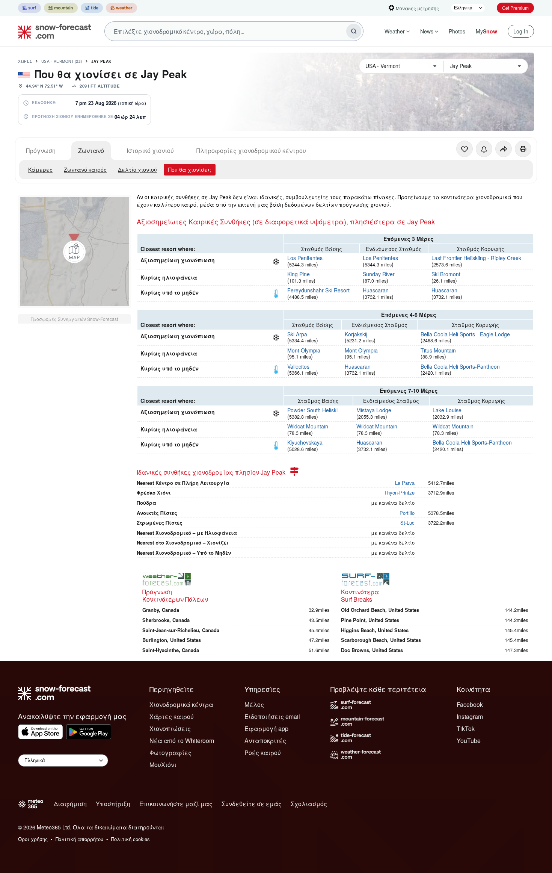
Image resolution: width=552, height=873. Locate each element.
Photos (457, 31)
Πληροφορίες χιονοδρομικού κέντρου (251, 150)
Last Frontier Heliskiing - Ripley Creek (476, 258)
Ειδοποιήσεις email (272, 716)
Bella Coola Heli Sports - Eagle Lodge (465, 334)
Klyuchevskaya (305, 442)
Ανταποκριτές (265, 740)
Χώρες (25, 61)
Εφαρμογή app (266, 728)
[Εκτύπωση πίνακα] (523, 149)
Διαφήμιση (70, 803)
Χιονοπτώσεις (170, 728)
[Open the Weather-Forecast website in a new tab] (121, 8)
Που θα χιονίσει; (189, 169)
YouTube (469, 740)
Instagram (470, 716)
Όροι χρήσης (33, 839)
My (486, 31)
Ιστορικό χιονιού (150, 150)
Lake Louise (447, 410)
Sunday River (379, 274)
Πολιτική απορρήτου (79, 839)
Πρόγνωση (41, 150)
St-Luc (407, 522)
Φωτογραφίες (170, 752)
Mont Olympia (303, 350)
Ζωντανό (91, 150)
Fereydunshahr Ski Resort (318, 290)
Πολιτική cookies (130, 839)
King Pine (298, 274)
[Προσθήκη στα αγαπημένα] (464, 149)
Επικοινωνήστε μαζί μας (176, 803)
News (426, 31)
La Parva (405, 482)
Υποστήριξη (113, 803)
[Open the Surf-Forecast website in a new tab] (29, 8)
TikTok (466, 728)
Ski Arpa (297, 334)
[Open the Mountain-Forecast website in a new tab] (61, 8)
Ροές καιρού (262, 752)
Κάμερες (40, 169)
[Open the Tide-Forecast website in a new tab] (92, 8)
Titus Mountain (438, 350)
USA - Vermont (61, 61)
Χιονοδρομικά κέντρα (181, 704)
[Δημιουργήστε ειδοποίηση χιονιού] (484, 149)
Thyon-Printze (399, 492)
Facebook (470, 704)
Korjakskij (356, 334)
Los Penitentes (305, 258)
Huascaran (376, 290)
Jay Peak (101, 61)
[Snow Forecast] (52, 31)
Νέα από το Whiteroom (181, 740)
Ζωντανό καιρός (85, 169)
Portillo (407, 512)
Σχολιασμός (309, 803)
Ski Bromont (445, 274)
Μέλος (254, 704)
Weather (395, 31)
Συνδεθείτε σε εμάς (252, 803)
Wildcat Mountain (307, 426)
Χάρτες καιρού (171, 716)
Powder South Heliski (312, 410)
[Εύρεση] (353, 31)
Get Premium (515, 8)
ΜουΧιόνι (162, 764)
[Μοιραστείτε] (503, 149)
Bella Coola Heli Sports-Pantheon (460, 366)
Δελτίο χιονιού (137, 169)
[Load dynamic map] (74, 252)
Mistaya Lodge (373, 410)
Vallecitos (298, 366)
